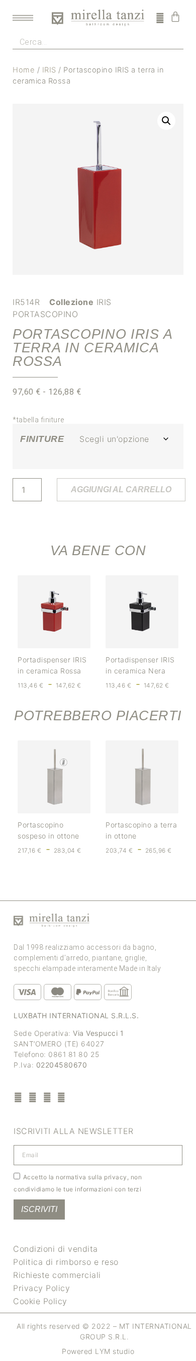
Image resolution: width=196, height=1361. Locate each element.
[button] (166, 121)
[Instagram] (33, 1097)
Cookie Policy (40, 1301)
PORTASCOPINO (45, 314)
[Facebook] (18, 1097)
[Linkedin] (61, 1097)
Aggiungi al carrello (121, 489)
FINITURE (42, 439)
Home (24, 69)
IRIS (49, 69)
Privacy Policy (41, 1288)
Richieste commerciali (57, 1275)
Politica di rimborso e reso (66, 1262)
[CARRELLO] (175, 16)
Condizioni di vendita (55, 1249)
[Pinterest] (47, 1097)
